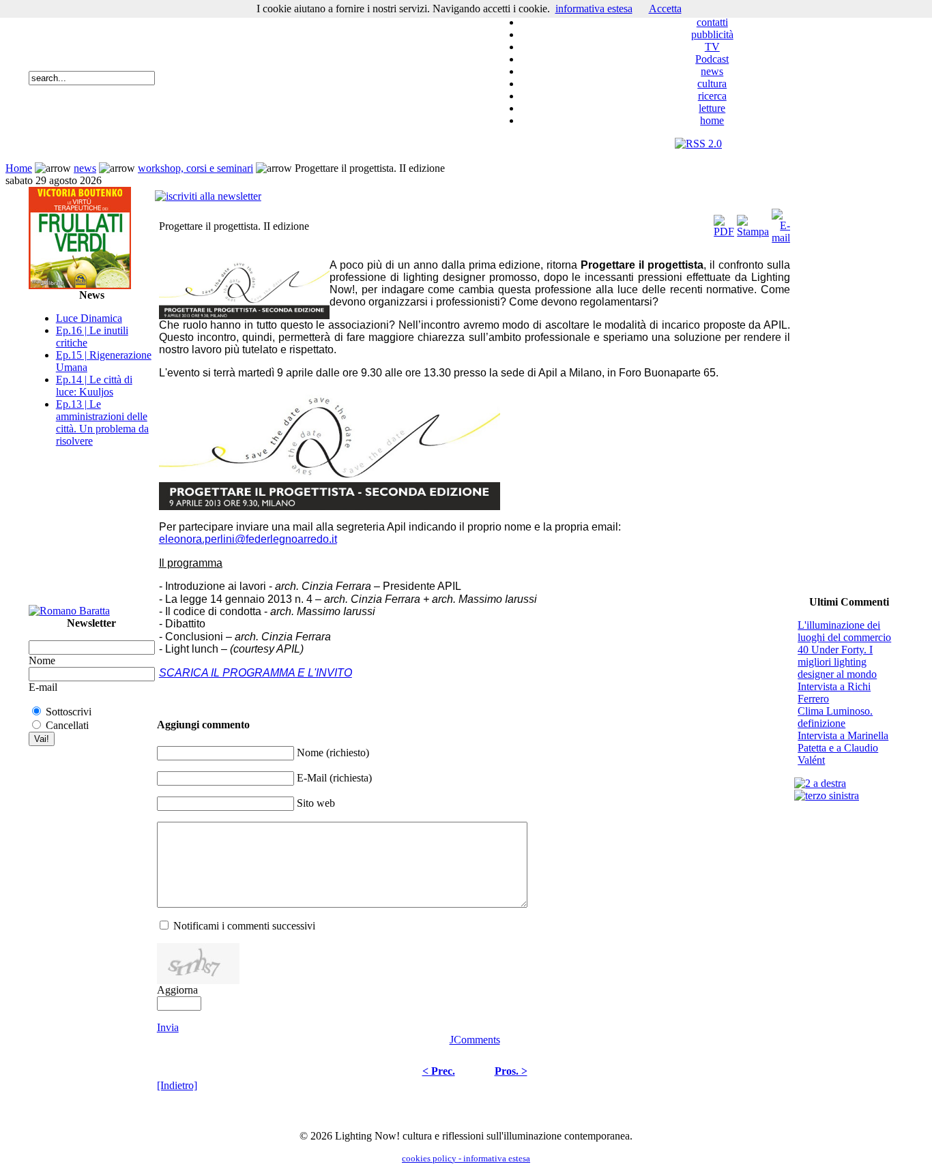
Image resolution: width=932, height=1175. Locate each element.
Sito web (316, 803)
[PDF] (724, 222)
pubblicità (712, 34)
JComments (475, 1039)
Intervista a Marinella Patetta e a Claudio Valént (843, 748)
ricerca (712, 96)
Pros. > (511, 1071)
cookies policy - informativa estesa (466, 1158)
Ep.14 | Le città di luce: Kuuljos (94, 386)
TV (712, 47)
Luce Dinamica (89, 318)
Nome (42, 660)
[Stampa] (753, 222)
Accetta (665, 8)
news (712, 71)
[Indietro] (177, 1085)
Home (18, 168)
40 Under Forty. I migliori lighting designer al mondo (837, 662)
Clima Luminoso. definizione (835, 717)
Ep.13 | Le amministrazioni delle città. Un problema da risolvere (102, 422)
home (712, 120)
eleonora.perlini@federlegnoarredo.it (248, 539)
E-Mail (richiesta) (334, 778)
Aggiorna (177, 990)
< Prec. (438, 1071)
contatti (712, 22)
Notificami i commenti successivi (244, 926)
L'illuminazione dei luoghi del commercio (844, 631)
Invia (168, 1027)
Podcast (712, 59)
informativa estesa (593, 8)
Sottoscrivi (68, 711)
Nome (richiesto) (333, 752)
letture (712, 108)
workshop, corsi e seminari (195, 168)
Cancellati (67, 725)
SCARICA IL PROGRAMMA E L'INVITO (255, 673)
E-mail (43, 687)
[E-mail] (781, 222)
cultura (712, 83)
